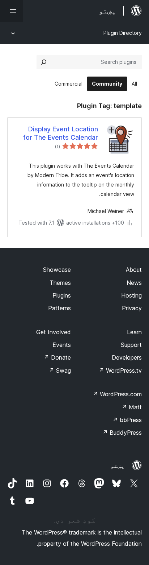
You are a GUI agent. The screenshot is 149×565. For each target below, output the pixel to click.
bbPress (127, 419)
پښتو (117, 465)
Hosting (131, 295)
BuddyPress (122, 432)
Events (61, 344)
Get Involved (53, 332)
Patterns (59, 308)
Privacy (132, 308)
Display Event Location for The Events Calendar (60, 133)
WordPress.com (117, 394)
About (134, 269)
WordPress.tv (120, 370)
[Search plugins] (44, 62)
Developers (127, 357)
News (134, 282)
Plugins (61, 295)
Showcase (57, 269)
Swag (60, 370)
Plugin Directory (122, 33)
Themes (60, 282)
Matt (132, 407)
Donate (57, 357)
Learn (134, 332)
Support (131, 344)
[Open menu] (11, 11)
